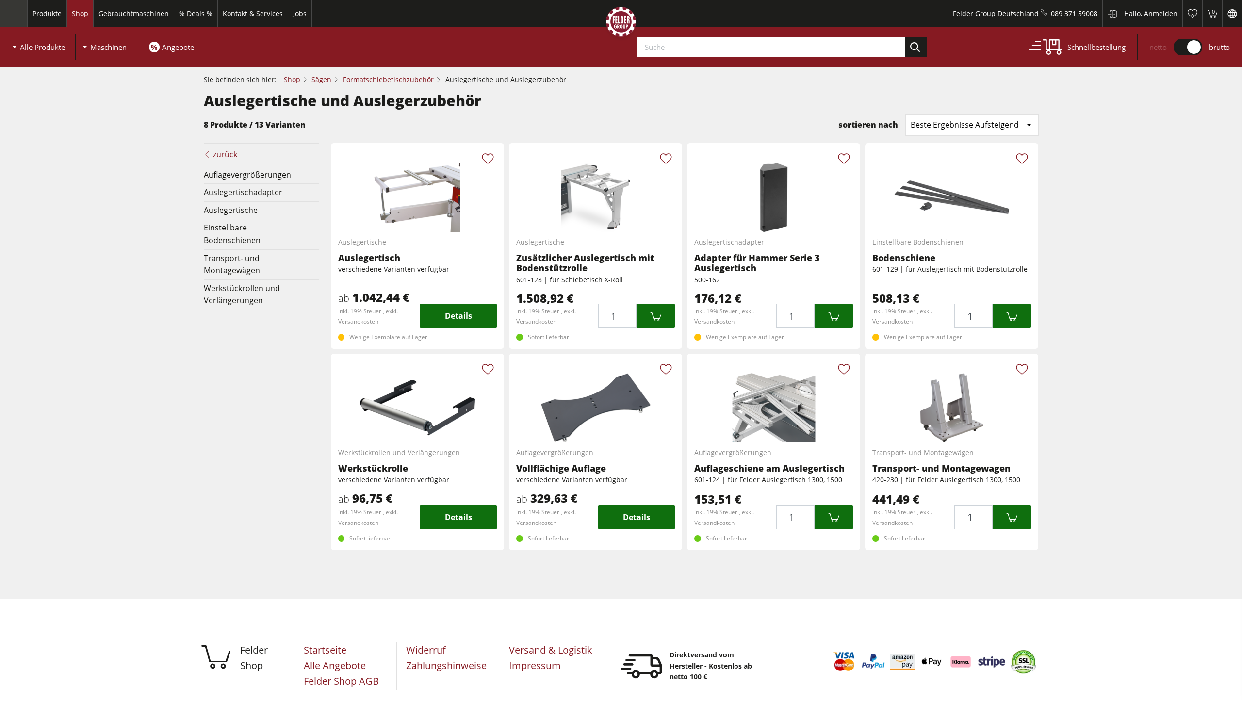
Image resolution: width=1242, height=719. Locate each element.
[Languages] (1232, 13)
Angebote (178, 47)
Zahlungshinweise (446, 665)
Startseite (325, 649)
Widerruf (426, 649)
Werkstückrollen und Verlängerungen (242, 294)
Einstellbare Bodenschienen (232, 233)
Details (458, 315)
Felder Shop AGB (341, 680)
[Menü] (14, 13)
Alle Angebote (335, 665)
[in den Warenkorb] (656, 316)
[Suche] (916, 47)
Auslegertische (231, 210)
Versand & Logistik (550, 649)
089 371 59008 (1074, 13)
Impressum (535, 665)
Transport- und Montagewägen (232, 264)
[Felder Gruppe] (621, 24)
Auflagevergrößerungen (247, 174)
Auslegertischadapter (243, 192)
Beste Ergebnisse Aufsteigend (965, 124)
